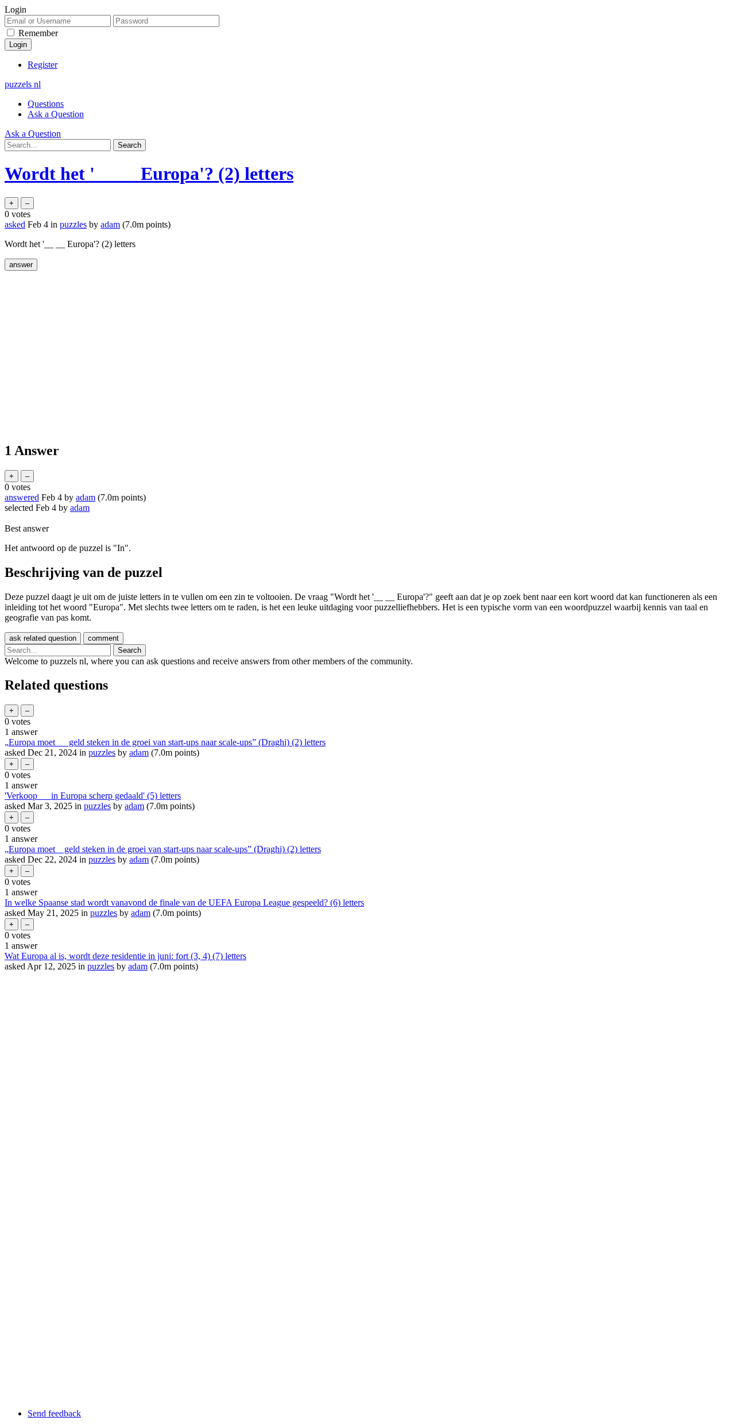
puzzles (73, 224)
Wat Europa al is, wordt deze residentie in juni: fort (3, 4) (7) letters (125, 956)
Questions (46, 104)
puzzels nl (23, 84)
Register (42, 65)
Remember (38, 33)
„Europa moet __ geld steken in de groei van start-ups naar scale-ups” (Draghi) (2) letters (165, 742)
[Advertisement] (349, 351)
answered (22, 497)
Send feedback (54, 1413)
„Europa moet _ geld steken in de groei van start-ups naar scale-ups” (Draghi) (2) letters (163, 849)
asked (15, 224)
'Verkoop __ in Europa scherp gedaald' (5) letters (93, 795)
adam (139, 752)
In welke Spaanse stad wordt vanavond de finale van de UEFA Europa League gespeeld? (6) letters (184, 902)
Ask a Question (56, 114)
